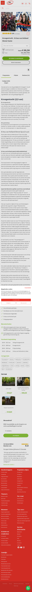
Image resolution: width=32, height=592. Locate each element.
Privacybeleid (28, 287)
